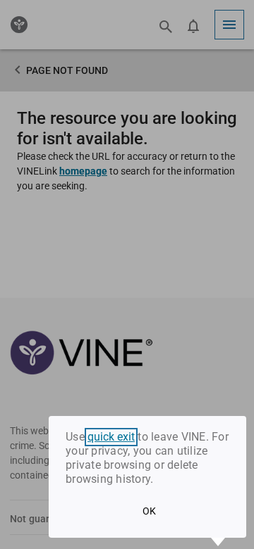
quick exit (111, 437)
